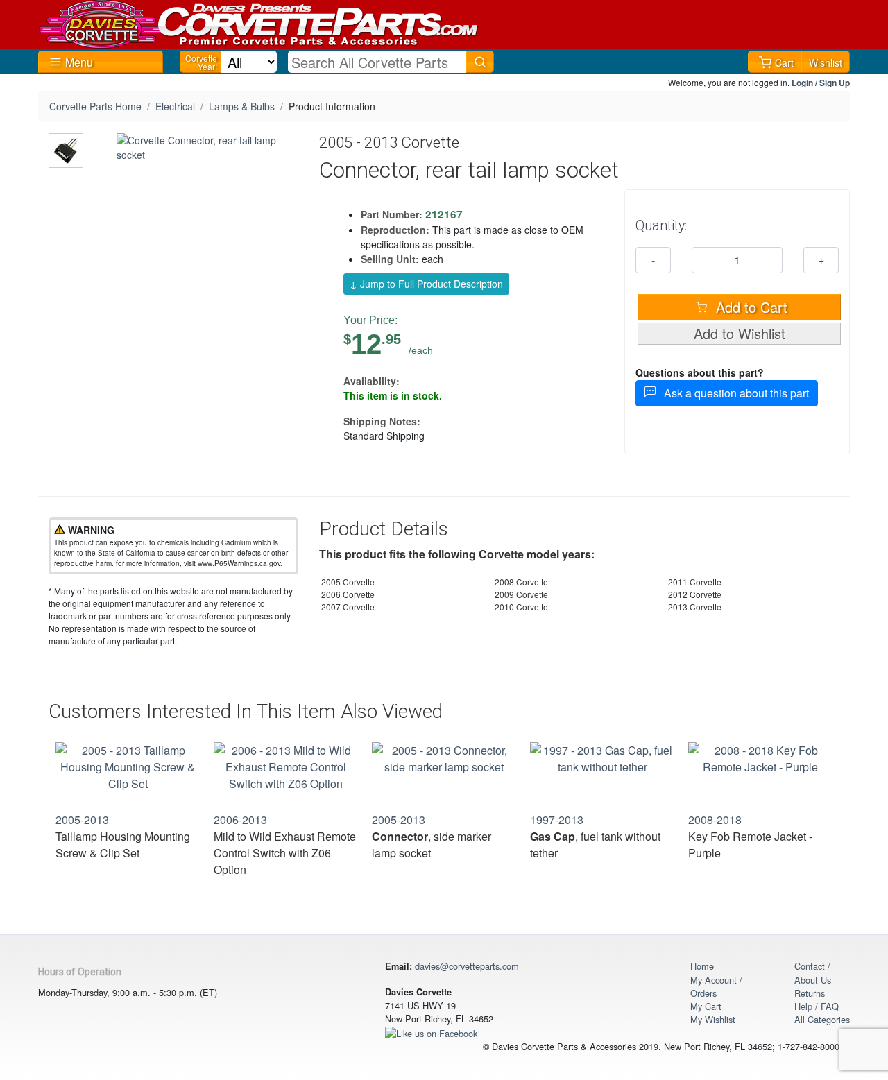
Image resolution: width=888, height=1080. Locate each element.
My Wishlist (712, 1019)
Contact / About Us (812, 972)
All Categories (822, 1019)
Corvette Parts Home (95, 106)
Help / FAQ (816, 1006)
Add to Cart (749, 307)
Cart (784, 62)
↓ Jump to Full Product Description (426, 284)
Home (702, 965)
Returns (809, 993)
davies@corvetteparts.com (467, 965)
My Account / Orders (716, 986)
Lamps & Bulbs (242, 106)
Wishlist (825, 62)
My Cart (706, 1006)
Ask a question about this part (732, 393)
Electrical (175, 106)
